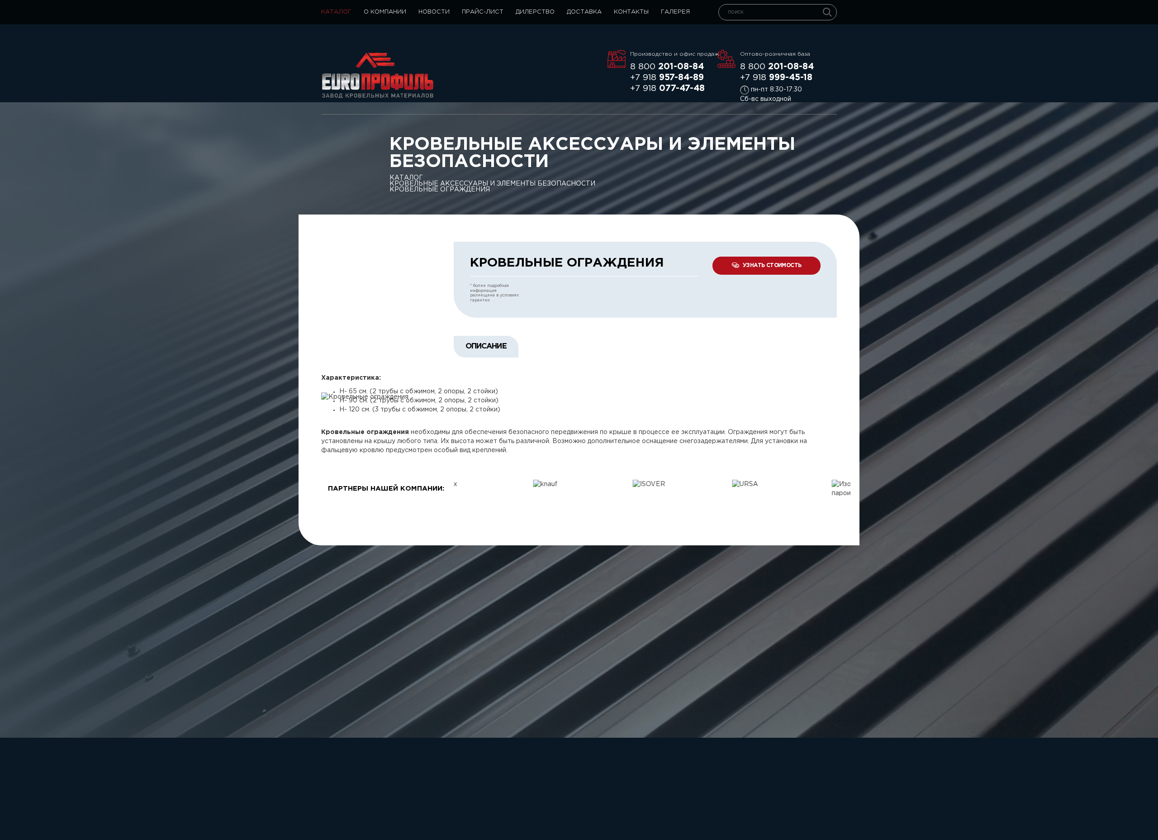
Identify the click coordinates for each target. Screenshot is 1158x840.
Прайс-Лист (482, 12)
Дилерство (535, 12)
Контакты (631, 12)
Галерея (675, 12)
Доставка (584, 12)
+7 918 (667, 77)
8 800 (667, 67)
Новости (434, 12)
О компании (385, 12)
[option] (503, 484)
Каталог (336, 12)
